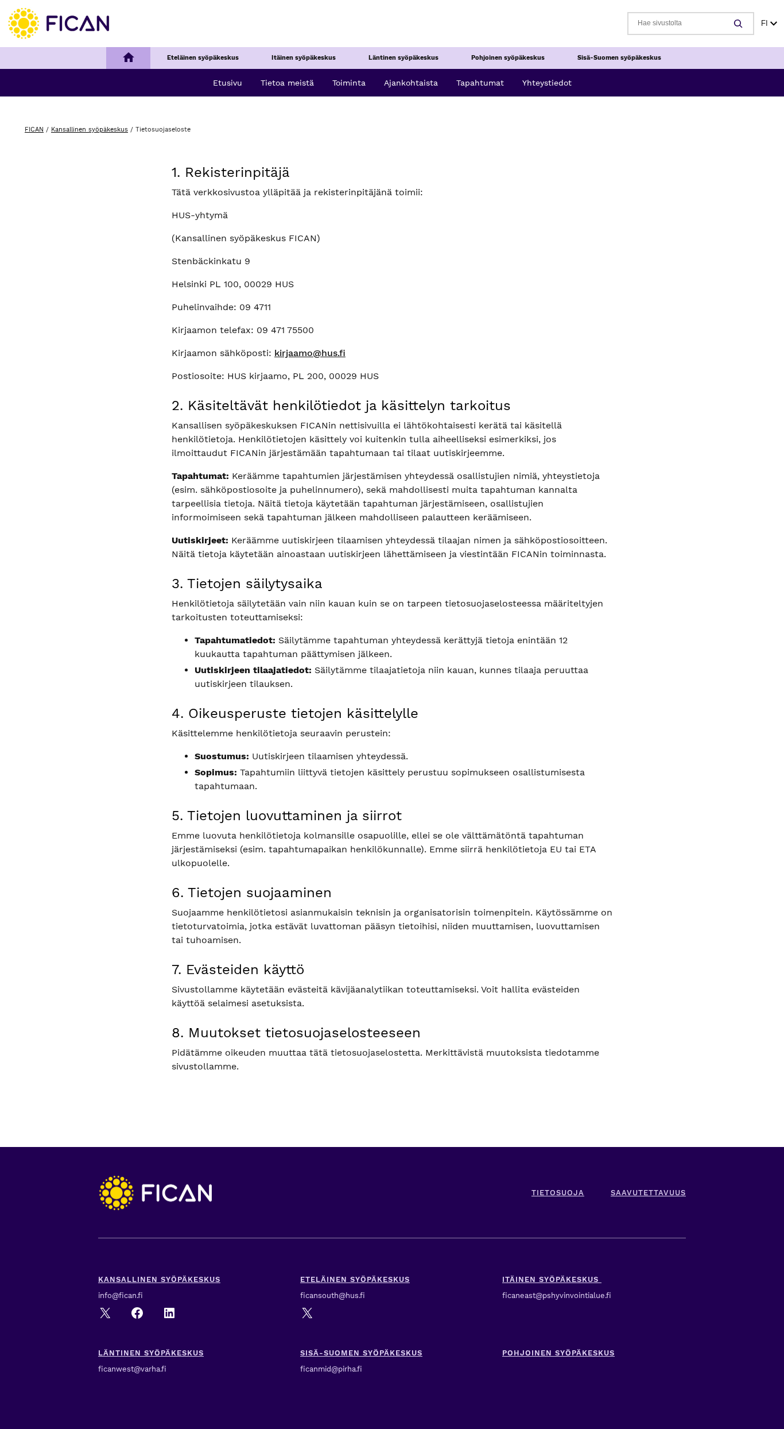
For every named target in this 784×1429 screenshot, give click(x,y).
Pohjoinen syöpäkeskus (558, 1353)
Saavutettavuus (648, 1192)
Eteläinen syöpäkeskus (355, 1279)
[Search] (740, 23)
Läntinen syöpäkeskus (151, 1353)
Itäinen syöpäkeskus (551, 1279)
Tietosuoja (557, 1192)
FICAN (34, 129)
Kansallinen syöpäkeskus (89, 129)
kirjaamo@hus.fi (310, 352)
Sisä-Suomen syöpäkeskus (361, 1353)
